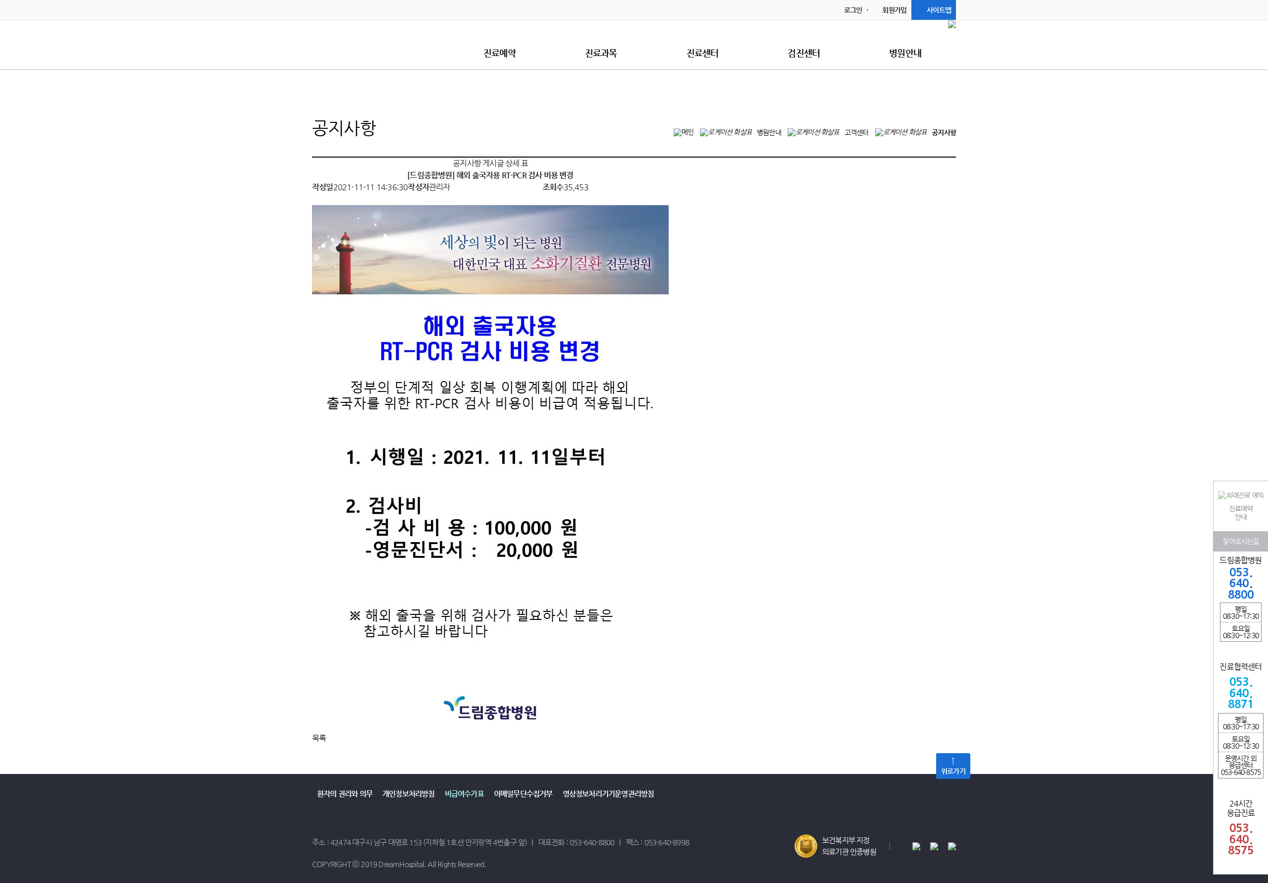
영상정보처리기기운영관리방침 (608, 793)
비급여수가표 (464, 793)
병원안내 (905, 53)
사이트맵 (939, 10)
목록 (319, 738)
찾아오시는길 (1240, 541)
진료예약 (499, 53)
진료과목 (601, 53)
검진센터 (804, 53)
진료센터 (703, 53)
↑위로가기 (953, 766)
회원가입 (894, 10)
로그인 (853, 10)
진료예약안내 (1241, 512)
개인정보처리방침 (408, 793)
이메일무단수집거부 (523, 793)
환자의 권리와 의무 (344, 793)
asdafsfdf (374, 43)
